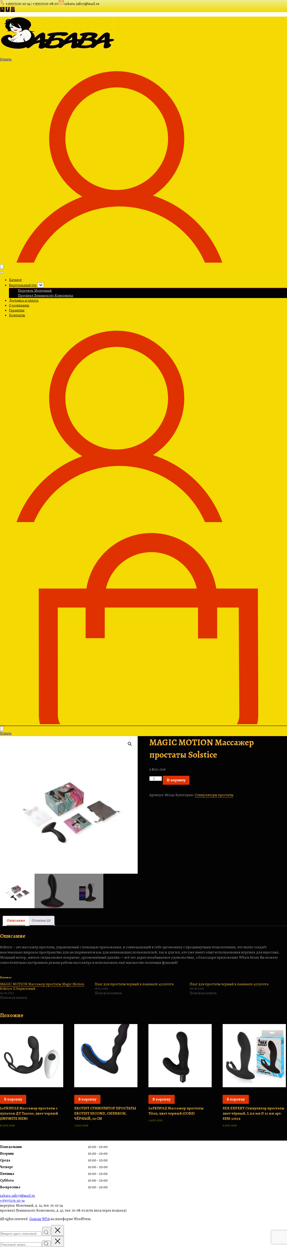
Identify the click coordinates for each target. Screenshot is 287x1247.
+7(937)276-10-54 (12, 1200)
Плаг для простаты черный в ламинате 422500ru (229, 984)
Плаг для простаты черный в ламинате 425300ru (134, 984)
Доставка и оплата (24, 300)
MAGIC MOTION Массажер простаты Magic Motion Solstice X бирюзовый (42, 986)
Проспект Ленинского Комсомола (45, 295)
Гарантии (16, 310)
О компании (19, 305)
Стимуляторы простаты (214, 794)
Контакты (17, 315)
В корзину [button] (13, 1099)
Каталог (15, 279)
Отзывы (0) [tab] (41, 920)
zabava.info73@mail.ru (17, 1195)
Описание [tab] (16, 920)
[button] (130, 744)
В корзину (176, 780)
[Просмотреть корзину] (143, 723)
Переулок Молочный (35, 290)
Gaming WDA (39, 1219)
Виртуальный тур (23, 285)
